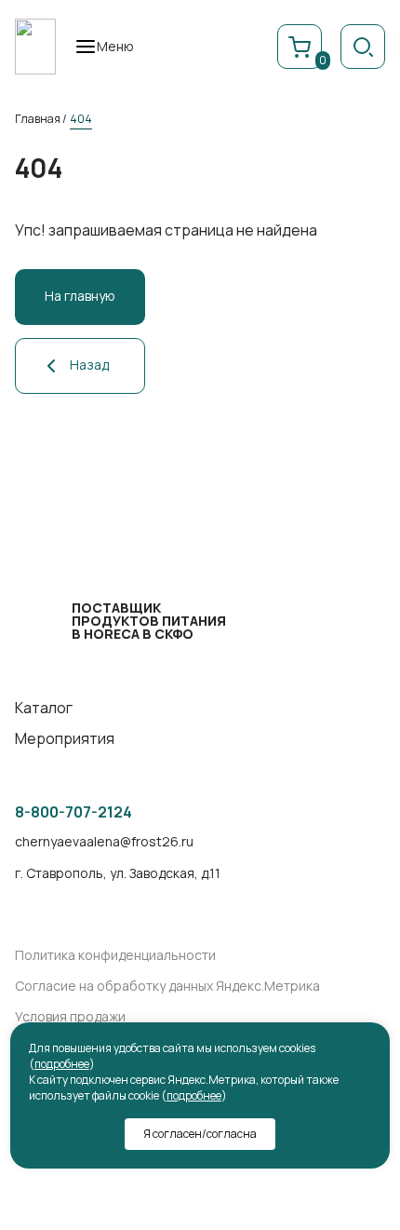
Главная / (41, 119)
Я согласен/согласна (200, 1134)
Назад (89, 364)
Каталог (44, 708)
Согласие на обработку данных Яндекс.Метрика (167, 986)
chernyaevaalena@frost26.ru (104, 842)
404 (81, 119)
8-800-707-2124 (73, 812)
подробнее (61, 1064)
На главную (80, 295)
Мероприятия (64, 739)
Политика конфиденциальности (115, 956)
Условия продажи (70, 1017)
